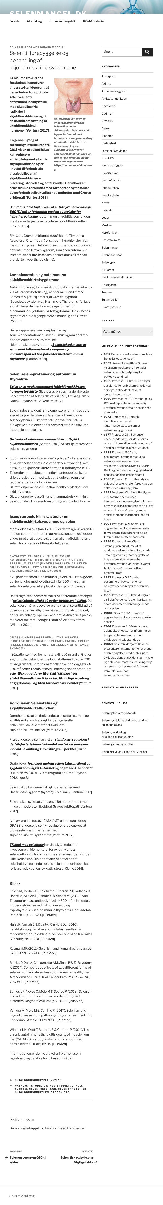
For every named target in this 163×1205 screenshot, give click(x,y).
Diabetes (107, 135)
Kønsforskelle (110, 195)
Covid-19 (107, 120)
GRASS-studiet (58, 1085)
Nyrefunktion (110, 232)
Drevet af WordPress (21, 1195)
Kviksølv (107, 210)
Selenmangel (110, 247)
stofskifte (60, 1092)
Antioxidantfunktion (114, 98)
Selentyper (108, 262)
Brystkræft (108, 106)
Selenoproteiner (112, 254)
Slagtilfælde (109, 284)
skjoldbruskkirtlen (32, 1092)
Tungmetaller (110, 299)
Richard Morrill (52, 47)
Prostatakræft (111, 240)
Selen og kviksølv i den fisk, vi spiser (124, 751)
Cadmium (108, 113)
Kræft (105, 202)
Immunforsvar (111, 180)
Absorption (108, 76)
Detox (105, 128)
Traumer (107, 292)
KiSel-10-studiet (94, 21)
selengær (48, 1089)
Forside (14, 21)
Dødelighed (109, 143)
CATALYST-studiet (29, 1085)
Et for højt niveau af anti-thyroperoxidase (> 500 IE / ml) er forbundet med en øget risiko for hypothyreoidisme (50, 211)
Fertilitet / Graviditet (114, 150)
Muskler (107, 225)
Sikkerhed (108, 269)
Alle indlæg (34, 21)
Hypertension (110, 173)
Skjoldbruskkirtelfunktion (38, 1080)
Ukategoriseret (111, 307)
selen (34, 1089)
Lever (105, 217)
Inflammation (110, 188)
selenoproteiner (72, 1089)
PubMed (49, 915)
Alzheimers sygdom (114, 91)
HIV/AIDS (108, 158)
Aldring (106, 83)
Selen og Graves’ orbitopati (119, 713)
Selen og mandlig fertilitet (118, 744)
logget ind (36, 1128)
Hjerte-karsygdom (113, 165)
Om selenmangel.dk (62, 21)
